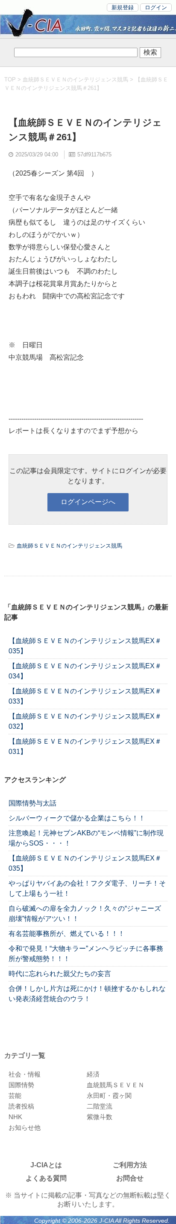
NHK (15, 1116)
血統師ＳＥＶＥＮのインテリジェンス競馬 (75, 79)
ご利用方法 (130, 1165)
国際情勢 (21, 1084)
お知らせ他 (25, 1127)
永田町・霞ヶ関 (109, 1095)
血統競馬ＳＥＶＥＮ (115, 1084)
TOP (10, 79)
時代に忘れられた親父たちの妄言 (60, 973)
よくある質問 (46, 1178)
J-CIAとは (46, 1165)
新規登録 (122, 7)
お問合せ (130, 1178)
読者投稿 (21, 1106)
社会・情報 (25, 1074)
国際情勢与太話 (32, 803)
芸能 (15, 1095)
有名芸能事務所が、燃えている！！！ (67, 933)
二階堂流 (99, 1106)
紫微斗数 (99, 1116)
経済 (93, 1074)
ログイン (156, 7)
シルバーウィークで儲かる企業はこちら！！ (77, 818)
